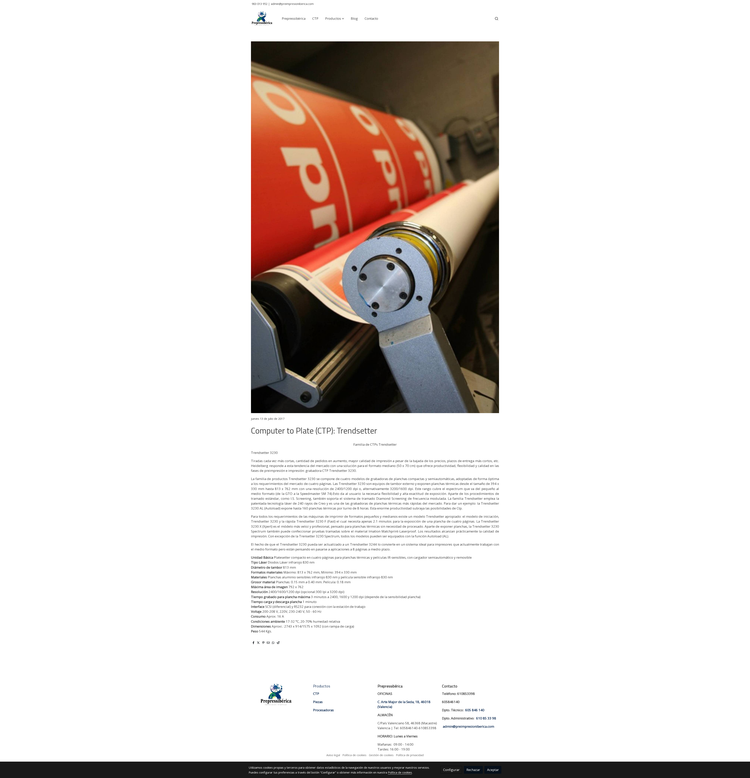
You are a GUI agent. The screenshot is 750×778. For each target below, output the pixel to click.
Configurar (451, 769)
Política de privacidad (410, 755)
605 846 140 (474, 710)
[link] (262, 18)
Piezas (318, 702)
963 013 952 (259, 4)
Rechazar (473, 769)
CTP (316, 693)
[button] (334, 18)
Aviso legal (333, 755)
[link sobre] (278, 694)
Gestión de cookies (381, 755)
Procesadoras (323, 710)
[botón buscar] (496, 18)
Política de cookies (354, 755)
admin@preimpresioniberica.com (292, 4)
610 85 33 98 (486, 718)
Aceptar (493, 769)
